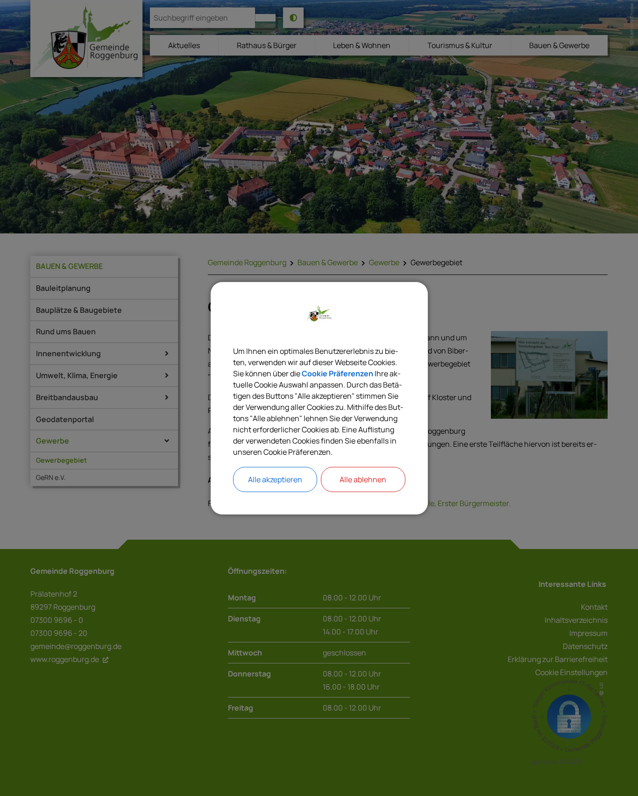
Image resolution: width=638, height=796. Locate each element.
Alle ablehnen (363, 479)
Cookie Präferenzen (337, 373)
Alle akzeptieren (275, 479)
